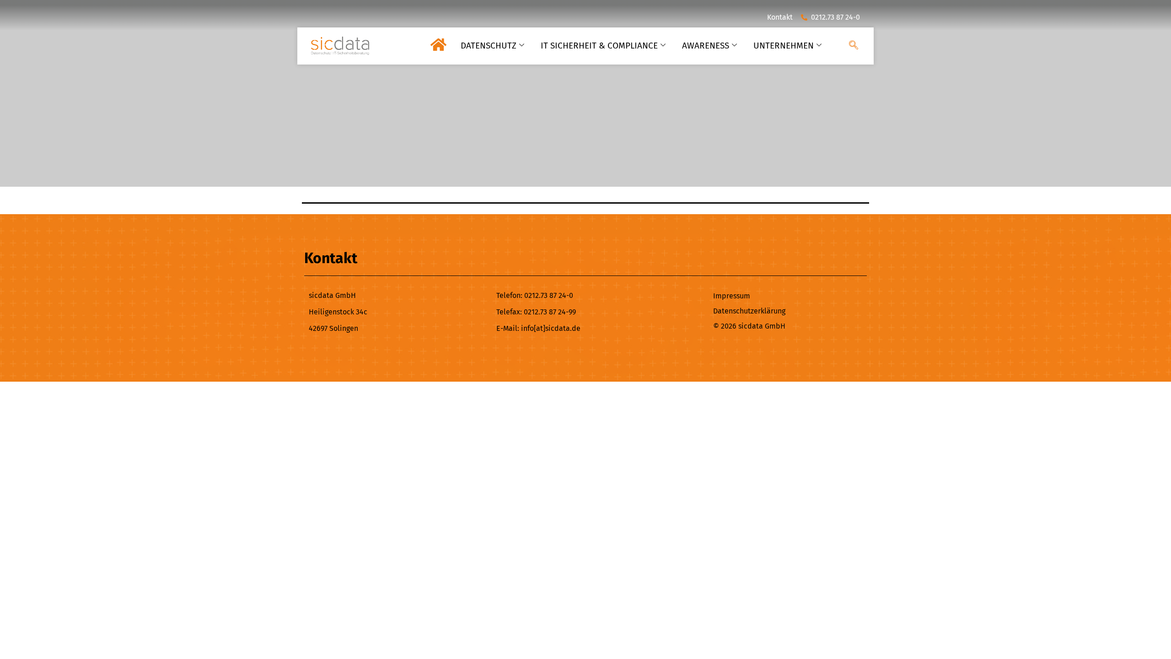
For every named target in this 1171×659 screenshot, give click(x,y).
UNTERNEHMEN (783, 45)
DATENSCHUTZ (488, 45)
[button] (853, 46)
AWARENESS (705, 45)
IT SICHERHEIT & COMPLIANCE (599, 45)
